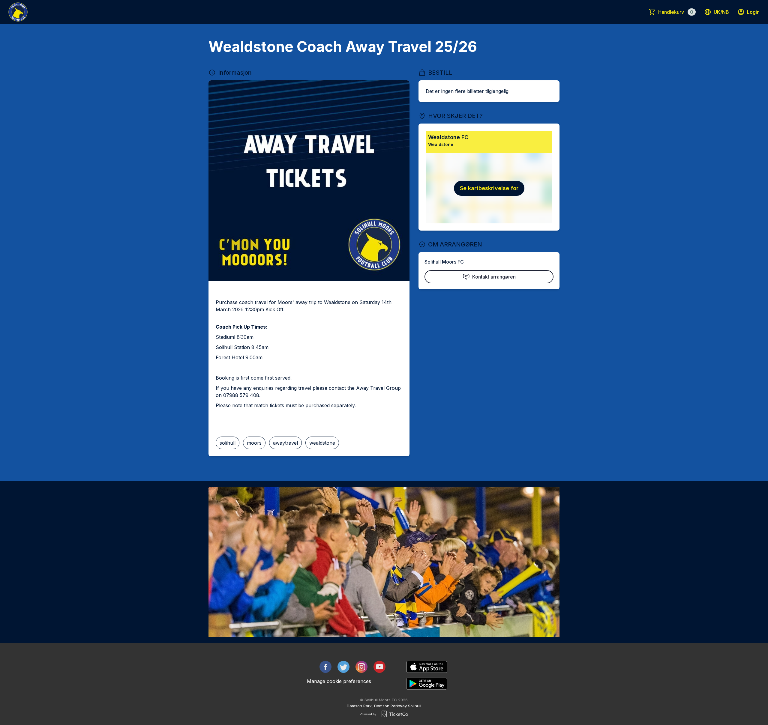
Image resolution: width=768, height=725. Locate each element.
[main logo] (18, 12)
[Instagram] (362, 667)
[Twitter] (344, 667)
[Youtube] (380, 667)
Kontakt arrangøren (494, 277)
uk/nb (721, 12)
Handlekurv (675, 12)
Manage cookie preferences (339, 681)
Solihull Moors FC (444, 262)
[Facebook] (326, 667)
